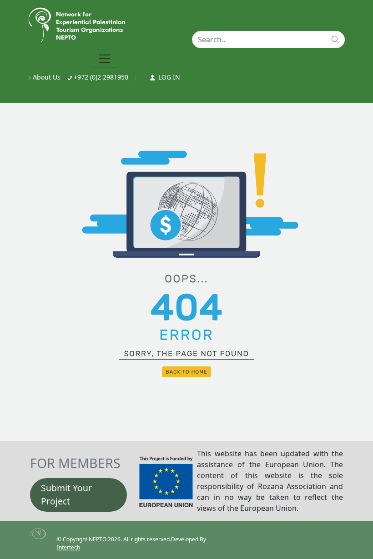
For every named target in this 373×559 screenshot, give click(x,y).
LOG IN (168, 77)
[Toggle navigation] (104, 59)
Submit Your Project (66, 494)
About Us (45, 77)
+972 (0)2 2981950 (100, 77)
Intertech (68, 547)
